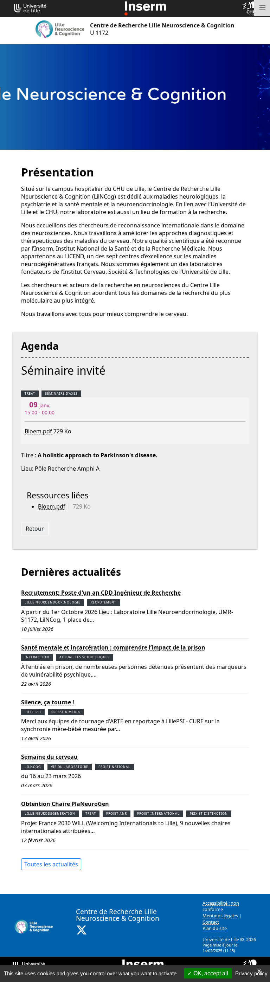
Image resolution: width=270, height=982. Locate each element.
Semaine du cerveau (49, 757)
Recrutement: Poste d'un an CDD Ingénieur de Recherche (101, 592)
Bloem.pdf (39, 431)
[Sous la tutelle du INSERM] (145, 8)
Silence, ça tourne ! (47, 702)
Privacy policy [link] (251, 973)
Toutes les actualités (51, 864)
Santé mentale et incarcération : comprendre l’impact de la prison (113, 647)
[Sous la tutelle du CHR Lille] (249, 8)
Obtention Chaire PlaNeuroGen (65, 804)
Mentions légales (220, 915)
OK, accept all (210, 973)
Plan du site (214, 928)
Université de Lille (220, 939)
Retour (35, 528)
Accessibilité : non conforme (220, 906)
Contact (210, 922)
